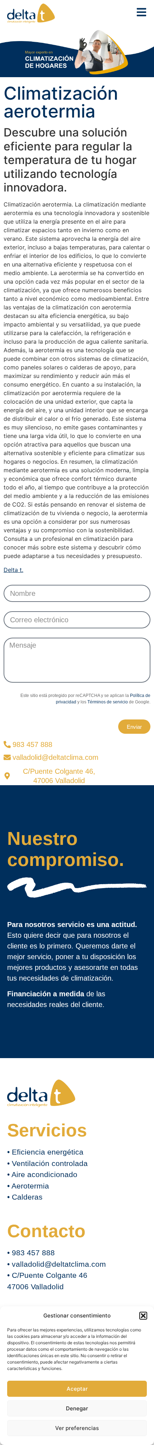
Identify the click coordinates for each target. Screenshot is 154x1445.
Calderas (27, 1197)
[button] (143, 1315)
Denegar (77, 1408)
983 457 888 (33, 1253)
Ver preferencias (77, 1428)
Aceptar (77, 1388)
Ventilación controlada (50, 1163)
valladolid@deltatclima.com (59, 1264)
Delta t (13, 569)
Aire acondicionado (44, 1174)
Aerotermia (30, 1186)
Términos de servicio (107, 701)
